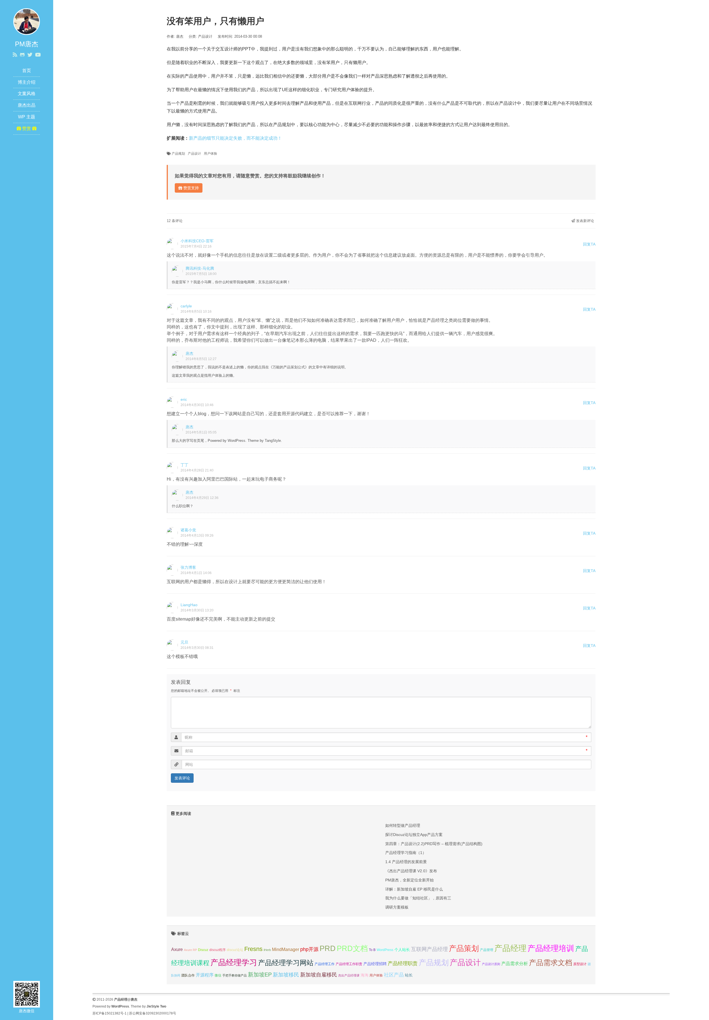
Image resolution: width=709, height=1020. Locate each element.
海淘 (364, 975)
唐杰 (189, 353)
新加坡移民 (286, 975)
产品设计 (205, 36)
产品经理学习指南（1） (405, 852)
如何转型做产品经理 (402, 825)
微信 (218, 975)
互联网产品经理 (429, 949)
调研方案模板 (397, 907)
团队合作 (188, 975)
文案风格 (26, 93)
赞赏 (26, 128)
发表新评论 (584, 221)
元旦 (184, 642)
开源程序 (205, 974)
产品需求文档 (550, 963)
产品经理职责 (403, 963)
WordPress (385, 950)
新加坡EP (260, 974)
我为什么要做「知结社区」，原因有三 (418, 898)
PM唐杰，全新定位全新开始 (409, 880)
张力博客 (188, 567)
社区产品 (394, 975)
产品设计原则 (491, 964)
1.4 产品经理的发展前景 (406, 862)
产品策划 (464, 948)
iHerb (267, 950)
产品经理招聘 (375, 964)
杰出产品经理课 (348, 975)
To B (372, 950)
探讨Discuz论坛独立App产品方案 (414, 834)
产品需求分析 (514, 963)
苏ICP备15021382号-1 (110, 1013)
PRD (328, 948)
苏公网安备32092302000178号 (152, 1013)
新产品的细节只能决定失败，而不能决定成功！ (235, 138)
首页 (26, 70)
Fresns (253, 948)
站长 (409, 975)
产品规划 (178, 153)
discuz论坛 (235, 950)
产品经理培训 (551, 948)
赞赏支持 (190, 188)
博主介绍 (26, 82)
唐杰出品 (26, 105)
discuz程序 (217, 950)
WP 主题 (26, 116)
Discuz (203, 950)
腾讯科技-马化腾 (200, 268)
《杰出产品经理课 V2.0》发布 (411, 871)
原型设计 (580, 964)
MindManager (285, 949)
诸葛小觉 (188, 530)
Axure (177, 949)
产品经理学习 (233, 962)
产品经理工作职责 (349, 964)
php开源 (309, 949)
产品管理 (486, 950)
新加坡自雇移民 (318, 975)
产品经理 (510, 948)
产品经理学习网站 (286, 963)
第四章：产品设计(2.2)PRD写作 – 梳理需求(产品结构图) (433, 844)
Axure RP (190, 950)
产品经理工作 (325, 964)
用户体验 (210, 153)
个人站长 (402, 949)
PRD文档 (352, 948)
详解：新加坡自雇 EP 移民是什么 (414, 889)
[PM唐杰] (26, 21)
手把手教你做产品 (234, 975)
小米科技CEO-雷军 (197, 241)
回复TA (589, 244)
